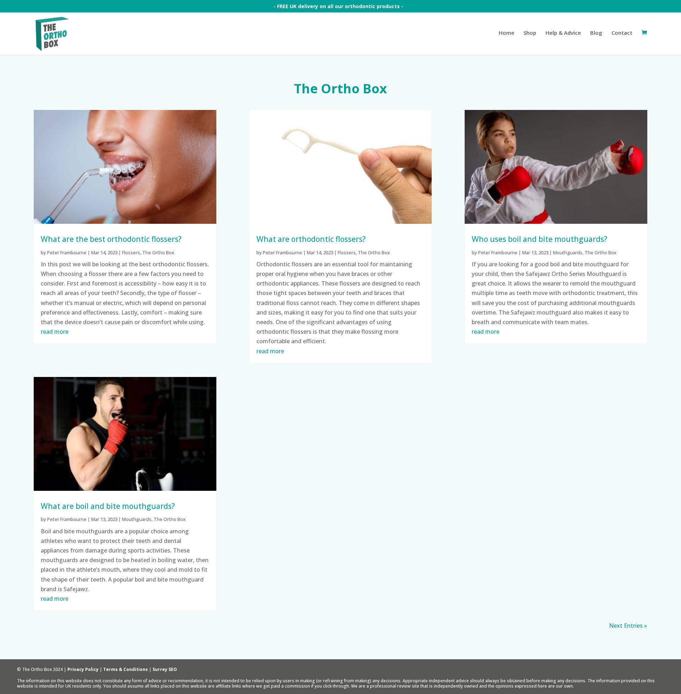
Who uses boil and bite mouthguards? (539, 239)
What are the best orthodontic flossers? (111, 239)
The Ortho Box (158, 252)
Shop (530, 33)
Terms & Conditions (125, 669)
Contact (621, 33)
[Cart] (644, 42)
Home (506, 33)
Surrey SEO (165, 669)
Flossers (131, 252)
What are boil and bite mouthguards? (108, 506)
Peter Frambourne (67, 252)
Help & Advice (563, 33)
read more (54, 331)
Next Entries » (628, 625)
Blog (596, 33)
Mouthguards (136, 519)
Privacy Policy (83, 669)
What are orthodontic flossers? (311, 239)
